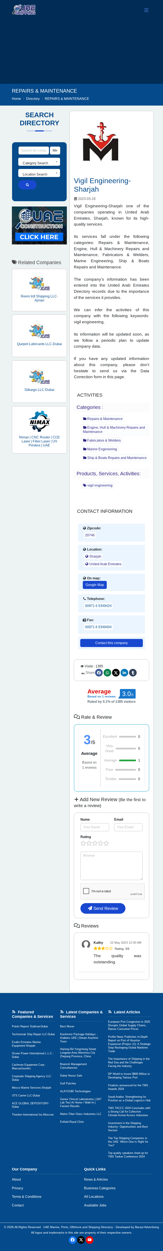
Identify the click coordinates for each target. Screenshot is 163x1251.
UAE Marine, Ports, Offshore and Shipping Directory (78, 1227)
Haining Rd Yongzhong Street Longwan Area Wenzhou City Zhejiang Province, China (78, 1052)
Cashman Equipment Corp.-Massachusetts (29, 1066)
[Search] (27, 185)
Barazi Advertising (147, 1227)
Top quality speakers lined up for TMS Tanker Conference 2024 (128, 1154)
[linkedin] (124, 672)
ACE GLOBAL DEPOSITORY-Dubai (30, 1105)
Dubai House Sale (71, 1075)
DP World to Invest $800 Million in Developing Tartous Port (129, 1075)
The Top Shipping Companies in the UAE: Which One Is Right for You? (128, 1142)
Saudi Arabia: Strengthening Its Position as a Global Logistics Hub (129, 1098)
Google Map (95, 585)
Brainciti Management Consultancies (73, 1066)
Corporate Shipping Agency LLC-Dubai (32, 1078)
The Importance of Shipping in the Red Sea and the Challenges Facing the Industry (129, 1062)
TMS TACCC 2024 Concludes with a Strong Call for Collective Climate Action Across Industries (129, 1111)
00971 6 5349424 (98, 606)
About (16, 1179)
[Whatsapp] (107, 672)
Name (85, 819)
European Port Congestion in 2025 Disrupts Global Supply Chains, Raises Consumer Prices (129, 1025)
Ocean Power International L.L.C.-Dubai (32, 1055)
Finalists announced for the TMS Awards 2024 (128, 1087)
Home (16, 98)
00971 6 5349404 (98, 627)
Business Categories (99, 1188)
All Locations (94, 1196)
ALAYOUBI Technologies (75, 1091)
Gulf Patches (68, 1083)
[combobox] (39, 162)
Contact (18, 1205)
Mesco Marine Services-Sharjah (31, 1087)
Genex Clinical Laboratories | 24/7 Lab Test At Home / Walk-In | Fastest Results (80, 1103)
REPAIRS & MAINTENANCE (67, 98)
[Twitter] (116, 672)
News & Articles (96, 1179)
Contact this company (111, 643)
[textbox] (39, 163)
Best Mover (67, 1026)
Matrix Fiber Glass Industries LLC (80, 1114)
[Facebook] (99, 672)
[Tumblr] (133, 672)
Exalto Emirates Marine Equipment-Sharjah (26, 1043)
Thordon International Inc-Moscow (32, 1114)
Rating (85, 837)
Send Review (105, 908)
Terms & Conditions (26, 1196)
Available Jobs (95, 1205)
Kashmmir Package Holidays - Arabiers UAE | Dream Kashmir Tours (79, 1038)
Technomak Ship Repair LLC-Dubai (33, 1034)
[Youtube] (89, 1240)
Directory (33, 98)
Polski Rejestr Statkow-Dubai (30, 1026)
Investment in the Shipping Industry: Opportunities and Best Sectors (128, 1126)
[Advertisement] (81, 52)
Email (118, 819)
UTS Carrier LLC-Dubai (26, 1095)
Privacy (17, 1188)
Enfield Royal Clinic (72, 1121)
